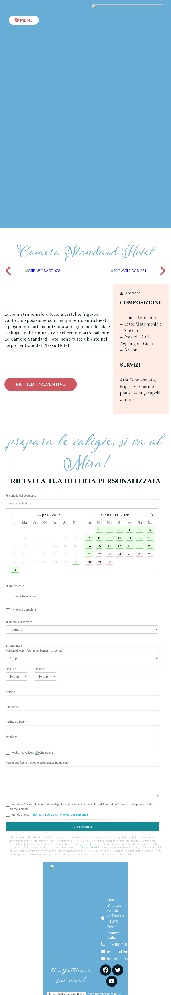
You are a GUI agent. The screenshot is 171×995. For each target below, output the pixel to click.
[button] (8, 271)
